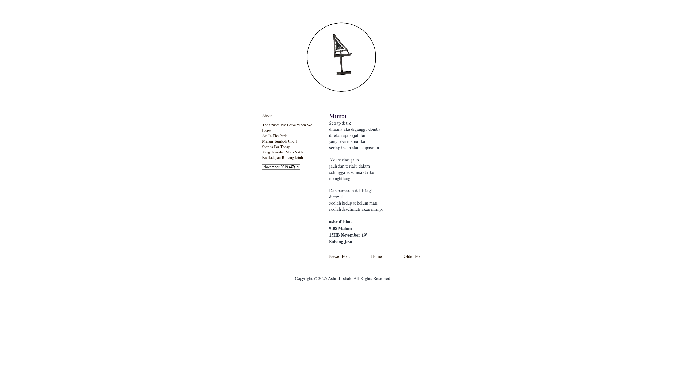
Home (376, 256)
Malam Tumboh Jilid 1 (279, 141)
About (267, 115)
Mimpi (338, 115)
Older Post (413, 256)
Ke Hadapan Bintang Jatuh (282, 157)
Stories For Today (276, 146)
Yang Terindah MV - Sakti (282, 152)
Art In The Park (274, 135)
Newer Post (339, 256)
